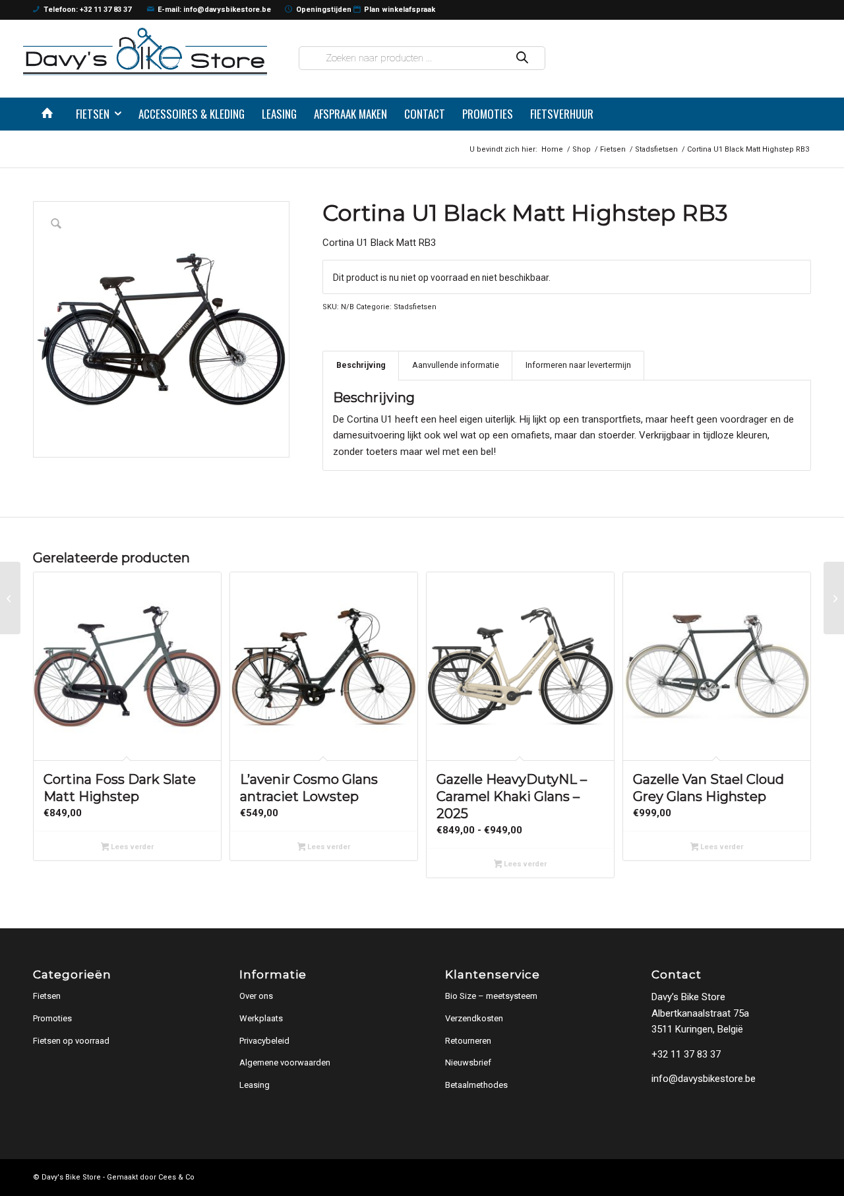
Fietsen (47, 996)
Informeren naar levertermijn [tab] (578, 365)
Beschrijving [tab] (361, 365)
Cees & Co (176, 1177)
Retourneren (468, 1041)
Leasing (254, 1085)
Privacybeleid (264, 1041)
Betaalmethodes (476, 1085)
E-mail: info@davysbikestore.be (214, 9)
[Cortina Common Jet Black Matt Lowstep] (834, 598)
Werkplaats (261, 1018)
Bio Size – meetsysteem (491, 996)
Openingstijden (323, 9)
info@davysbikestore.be (703, 1079)
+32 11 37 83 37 (686, 1054)
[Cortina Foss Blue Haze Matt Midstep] (10, 598)
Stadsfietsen (415, 307)
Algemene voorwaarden (284, 1062)
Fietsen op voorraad (71, 1041)
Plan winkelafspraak (399, 9)
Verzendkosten (474, 1018)
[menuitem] (50, 114)
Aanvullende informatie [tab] (455, 365)
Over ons (256, 996)
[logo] (145, 51)
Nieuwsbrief (468, 1062)
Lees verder (131, 847)
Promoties (52, 1018)
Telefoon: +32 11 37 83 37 (87, 9)
